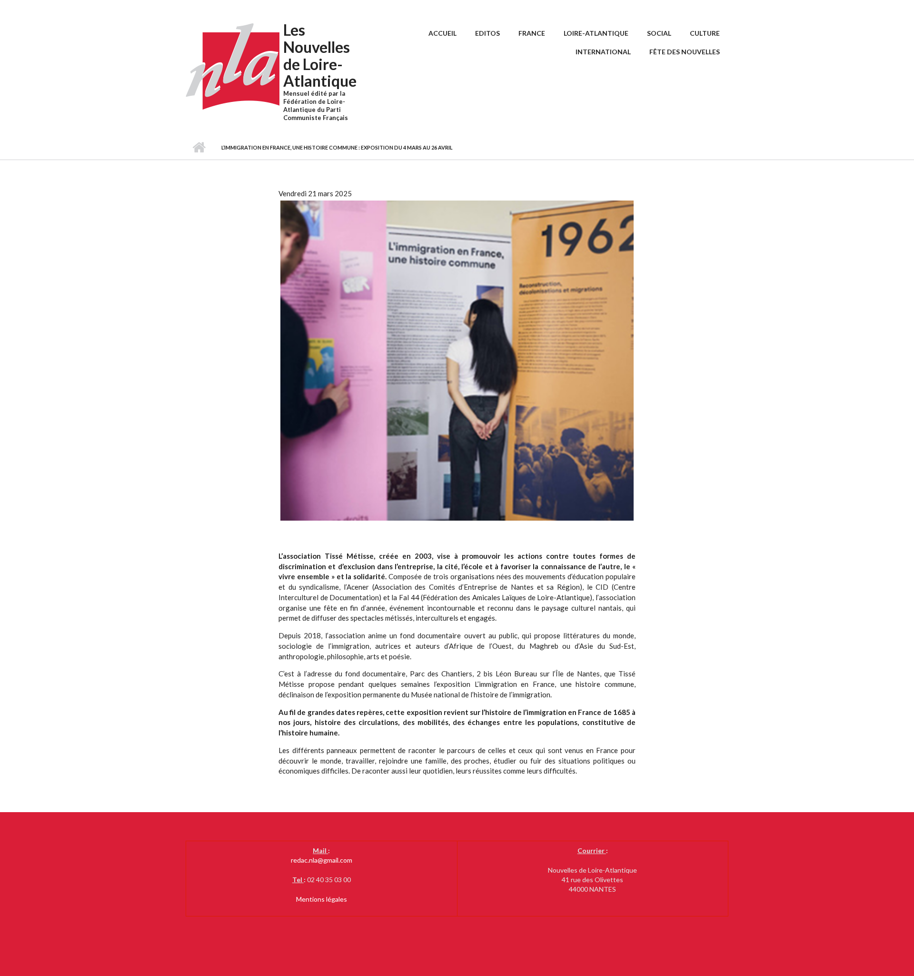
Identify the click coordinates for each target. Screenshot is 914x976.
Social (659, 33)
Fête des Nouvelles (684, 52)
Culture (705, 33)
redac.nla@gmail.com (321, 860)
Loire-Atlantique (596, 33)
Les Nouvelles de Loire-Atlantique (320, 55)
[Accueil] (233, 65)
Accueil (442, 33)
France (531, 33)
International (603, 52)
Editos (487, 33)
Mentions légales (321, 899)
